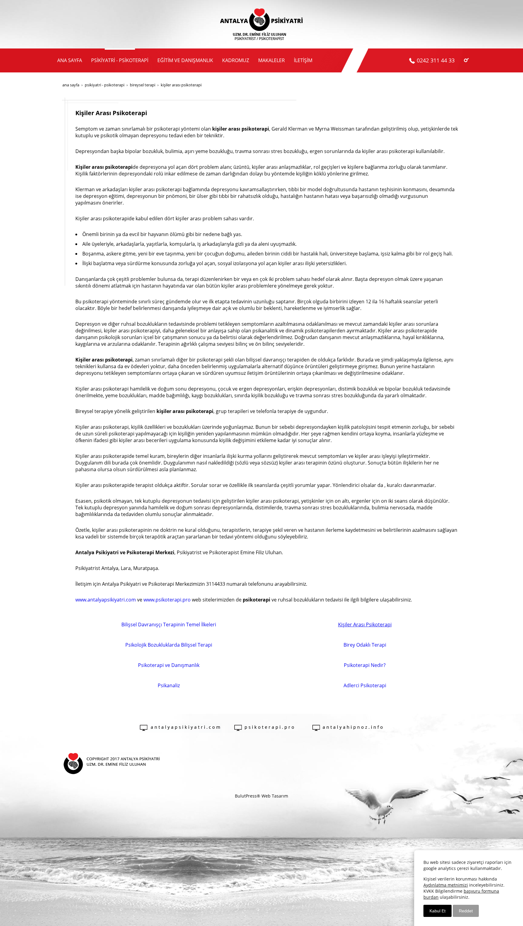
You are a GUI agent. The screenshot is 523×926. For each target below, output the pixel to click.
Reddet (466, 910)
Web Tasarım (275, 796)
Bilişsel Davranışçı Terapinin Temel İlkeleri (168, 624)
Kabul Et (437, 910)
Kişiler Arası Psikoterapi (365, 624)
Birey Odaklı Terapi (365, 644)
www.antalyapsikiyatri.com (105, 599)
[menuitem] (70, 60)
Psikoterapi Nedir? (365, 665)
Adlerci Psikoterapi (365, 685)
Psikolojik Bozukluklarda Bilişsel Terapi (168, 644)
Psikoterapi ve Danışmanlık (168, 665)
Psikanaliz (169, 685)
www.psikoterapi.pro (167, 599)
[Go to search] (466, 60)
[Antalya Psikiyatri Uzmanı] (261, 24)
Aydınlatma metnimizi (445, 885)
